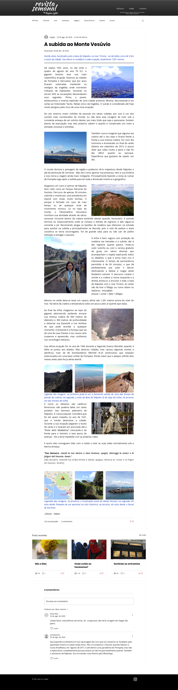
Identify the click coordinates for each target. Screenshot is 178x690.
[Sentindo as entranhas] (128, 549)
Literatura (65, 20)
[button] (143, 20)
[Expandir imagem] (58, 378)
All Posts (35, 20)
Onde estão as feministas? (82, 565)
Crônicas (46, 20)
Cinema (102, 20)
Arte (55, 20)
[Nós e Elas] (49, 549)
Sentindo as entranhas (127, 563)
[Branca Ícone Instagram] (135, 679)
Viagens (76, 20)
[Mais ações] (132, 615)
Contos (112, 20)
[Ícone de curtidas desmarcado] (51, 628)
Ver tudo (142, 535)
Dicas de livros (89, 20)
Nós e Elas (41, 563)
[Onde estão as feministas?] (89, 549)
